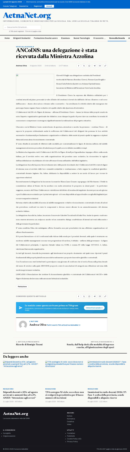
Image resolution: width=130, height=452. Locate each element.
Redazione (22, 286)
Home (7, 38)
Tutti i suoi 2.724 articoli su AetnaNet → (63, 325)
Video (69, 424)
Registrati (38, 6)
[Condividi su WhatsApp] (89, 66)
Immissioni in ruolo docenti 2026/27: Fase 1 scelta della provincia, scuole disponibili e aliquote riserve (107, 395)
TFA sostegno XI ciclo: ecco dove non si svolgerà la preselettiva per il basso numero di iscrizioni (64, 395)
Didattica (70, 421)
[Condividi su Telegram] (94, 66)
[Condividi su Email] (100, 66)
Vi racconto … (99, 38)
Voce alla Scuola (117, 38)
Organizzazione (9, 436)
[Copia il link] (105, 66)
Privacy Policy (72, 442)
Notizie (69, 416)
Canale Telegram (10, 6)
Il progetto (7, 433)
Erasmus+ (65, 38)
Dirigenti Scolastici (21, 38)
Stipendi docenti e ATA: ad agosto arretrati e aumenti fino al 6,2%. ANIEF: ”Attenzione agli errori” (20, 395)
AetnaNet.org (27, 16)
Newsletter (23, 6)
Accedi (49, 6)
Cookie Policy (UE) (74, 439)
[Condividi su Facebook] (78, 66)
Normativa (71, 419)
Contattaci (71, 433)
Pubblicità (71, 436)
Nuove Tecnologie (82, 38)
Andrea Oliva (21, 66)
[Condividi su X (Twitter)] (84, 66)
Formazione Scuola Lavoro (46, 38)
